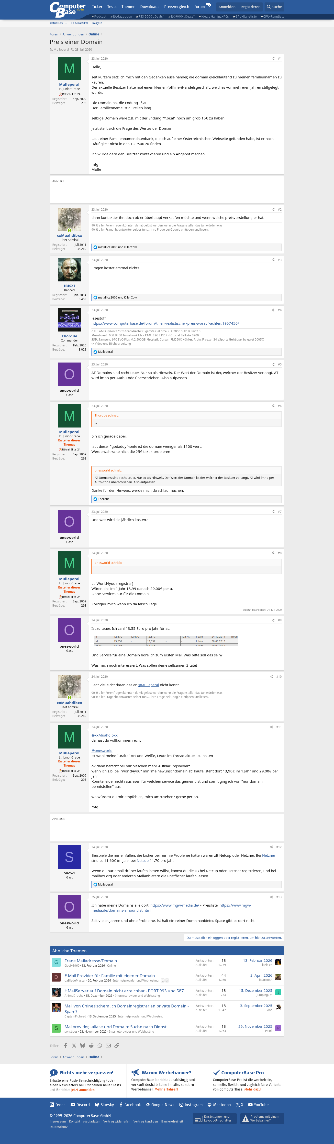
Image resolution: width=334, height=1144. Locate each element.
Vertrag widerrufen (116, 1121)
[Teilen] (273, 59)
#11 (279, 727)
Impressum (58, 1121)
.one (269, 1010)
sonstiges (71, 1031)
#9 (280, 620)
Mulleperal (61, 49)
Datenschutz (59, 1127)
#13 (279, 897)
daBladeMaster (75, 980)
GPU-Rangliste (246, 16)
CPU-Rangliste (273, 16)
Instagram (194, 1104)
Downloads (149, 6)
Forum (199, 6)
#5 (280, 364)
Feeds (60, 1104)
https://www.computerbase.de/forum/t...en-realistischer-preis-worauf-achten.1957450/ (165, 323)
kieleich (267, 965)
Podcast (100, 16)
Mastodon (222, 1104)
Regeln (97, 23)
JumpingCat (264, 995)
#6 (280, 406)
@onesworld (101, 750)
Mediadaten (91, 1121)
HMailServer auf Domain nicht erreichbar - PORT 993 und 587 (124, 991)
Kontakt (74, 1121)
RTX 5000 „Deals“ (151, 16)
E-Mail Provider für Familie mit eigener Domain (110, 975)
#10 (279, 676)
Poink (268, 1031)
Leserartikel (79, 23)
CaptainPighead (75, 1016)
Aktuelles (56, 23)
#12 (279, 847)
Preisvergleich (176, 6)
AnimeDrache (74, 996)
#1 (280, 58)
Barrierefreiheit (172, 1121)
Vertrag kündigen (146, 1121)
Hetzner (268, 855)
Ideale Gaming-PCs (215, 16)
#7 (280, 512)
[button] (66, 23)
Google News (162, 1104)
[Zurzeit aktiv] (69, 230)
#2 (280, 209)
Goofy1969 (72, 965)
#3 (280, 260)
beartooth (265, 980)
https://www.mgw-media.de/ (174, 905)
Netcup (143, 860)
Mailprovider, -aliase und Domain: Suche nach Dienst (116, 1026)
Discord (83, 1104)
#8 (280, 553)
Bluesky (107, 1104)
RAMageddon (122, 16)
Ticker (97, 6)
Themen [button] (128, 6)
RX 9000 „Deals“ (183, 16)
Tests (112, 6)
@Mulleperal (148, 684)
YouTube (261, 1104)
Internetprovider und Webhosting (135, 980)
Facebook (132, 1104)
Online (111, 965)
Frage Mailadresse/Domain (91, 960)
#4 (280, 310)
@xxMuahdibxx (104, 735)
